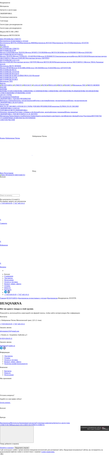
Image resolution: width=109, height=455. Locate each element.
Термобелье (15, 97)
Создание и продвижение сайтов (91, 427)
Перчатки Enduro (29, 116)
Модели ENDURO (85, 52)
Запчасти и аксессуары (61, 423)
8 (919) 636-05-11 (6, 338)
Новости (7, 288)
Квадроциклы (5, 423)
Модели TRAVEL (18, 52)
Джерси (11, 116)
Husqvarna (14, 425)
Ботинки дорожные (57, 112)
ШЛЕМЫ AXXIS (24, 93)
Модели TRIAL (90, 62)
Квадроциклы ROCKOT (44, 43)
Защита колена (41, 116)
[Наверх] (17, 434)
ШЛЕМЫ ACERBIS (33, 91)
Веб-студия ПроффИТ (94, 429)
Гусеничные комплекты (44, 423)
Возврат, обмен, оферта (12, 284)
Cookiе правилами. (48, 452)
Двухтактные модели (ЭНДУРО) (37, 58)
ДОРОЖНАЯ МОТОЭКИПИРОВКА (13, 110)
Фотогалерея (9, 280)
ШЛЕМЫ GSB (46, 91)
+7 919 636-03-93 (6, 203)
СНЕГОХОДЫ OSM (7, 120)
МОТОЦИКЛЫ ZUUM (8, 77)
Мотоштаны (4, 116)
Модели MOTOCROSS (53, 52)
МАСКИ (3, 87)
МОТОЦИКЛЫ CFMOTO (9, 48)
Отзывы (7, 286)
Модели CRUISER (35, 68)
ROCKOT (29, 425)
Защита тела (18, 116)
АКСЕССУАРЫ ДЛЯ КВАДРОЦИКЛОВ (36, 106)
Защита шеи (50, 116)
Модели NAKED (6, 52)
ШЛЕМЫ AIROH (57, 91)
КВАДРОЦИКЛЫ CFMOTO (10, 39)
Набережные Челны (12, 138)
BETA (42, 425)
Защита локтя (60, 116)
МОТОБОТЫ (97, 116)
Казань (2, 138)
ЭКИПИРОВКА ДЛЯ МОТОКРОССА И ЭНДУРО (19, 114)
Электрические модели (63, 56)
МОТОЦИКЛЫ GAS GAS (9, 60)
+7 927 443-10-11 (19, 203)
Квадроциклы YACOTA (62, 43)
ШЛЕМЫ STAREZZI (7, 91)
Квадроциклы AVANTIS (80, 43)
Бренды (3, 45)
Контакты (7, 290)
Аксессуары (4, 104)
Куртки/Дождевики (84, 116)
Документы (8, 278)
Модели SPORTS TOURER (35, 52)
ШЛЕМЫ (3, 89)
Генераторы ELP (57, 106)
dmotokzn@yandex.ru (7, 346)
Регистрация (8, 173)
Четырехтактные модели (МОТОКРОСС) (69, 62)
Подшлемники (5, 97)
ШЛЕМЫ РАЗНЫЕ (71, 91)
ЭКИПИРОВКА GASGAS (9, 108)
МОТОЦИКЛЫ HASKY (9, 79)
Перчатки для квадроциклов (24, 100)
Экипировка (23, 423)
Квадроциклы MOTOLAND (10, 43)
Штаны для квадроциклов (77, 100)
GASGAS (21, 425)
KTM (9, 425)
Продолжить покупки (22, 448)
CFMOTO (3, 425)
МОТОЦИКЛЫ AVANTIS (9, 72)
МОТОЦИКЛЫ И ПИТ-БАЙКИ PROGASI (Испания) (19, 75)
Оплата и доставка (11, 282)
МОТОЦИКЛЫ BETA (8, 70)
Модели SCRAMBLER (19, 68)
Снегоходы (32, 423)
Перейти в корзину (7, 448)
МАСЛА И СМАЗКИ (71, 106)
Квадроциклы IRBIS (28, 43)
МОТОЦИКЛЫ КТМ (8, 50)
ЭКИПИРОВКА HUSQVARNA (11, 102)
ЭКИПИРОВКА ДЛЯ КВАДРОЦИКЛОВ (15, 99)
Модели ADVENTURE (62, 68)
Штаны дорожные (71, 112)
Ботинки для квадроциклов (58, 100)
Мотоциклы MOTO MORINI (10, 66)
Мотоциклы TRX (6, 81)
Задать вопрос (5, 402)
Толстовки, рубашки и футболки (27, 112)
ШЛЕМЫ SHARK (85, 91)
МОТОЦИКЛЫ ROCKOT (9, 73)
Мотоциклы (14, 423)
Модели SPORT (5, 68)
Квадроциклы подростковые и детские (14, 41)
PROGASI (36, 425)
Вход (2, 173)
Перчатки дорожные (7, 112)
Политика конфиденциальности (16, 364)
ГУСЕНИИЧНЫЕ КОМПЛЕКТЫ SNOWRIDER (17, 118)
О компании (8, 276)
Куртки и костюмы (41, 100)
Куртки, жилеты (44, 112)
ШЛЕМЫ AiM (20, 91)
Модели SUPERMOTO (70, 52)
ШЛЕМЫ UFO (12, 93)
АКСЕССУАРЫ (6, 95)
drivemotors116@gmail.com (9, 331)
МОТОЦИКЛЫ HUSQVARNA (11, 54)
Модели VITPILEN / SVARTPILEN (25, 56)
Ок (2, 454)
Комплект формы (71, 116)
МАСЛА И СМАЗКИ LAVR (10, 106)
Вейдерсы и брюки (7, 100)
